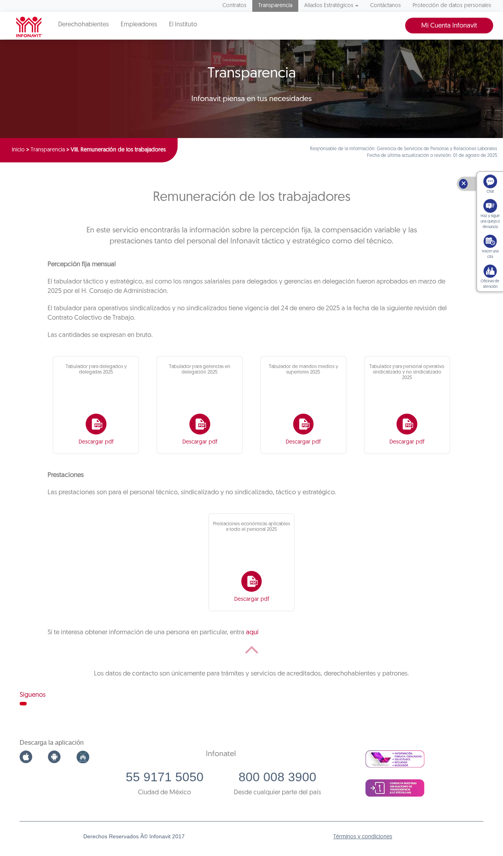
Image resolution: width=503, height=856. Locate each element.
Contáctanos (385, 6)
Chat (490, 191)
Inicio (18, 150)
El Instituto (183, 25)
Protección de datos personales (452, 6)
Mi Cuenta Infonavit (449, 25)
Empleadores (139, 25)
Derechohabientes (83, 25)
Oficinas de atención (490, 284)
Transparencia (275, 6)
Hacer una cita (490, 254)
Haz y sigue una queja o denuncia (490, 221)
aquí (252, 632)
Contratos (234, 6)
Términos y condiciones (362, 837)
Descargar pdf (96, 442)
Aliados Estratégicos (328, 6)
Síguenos (33, 695)
